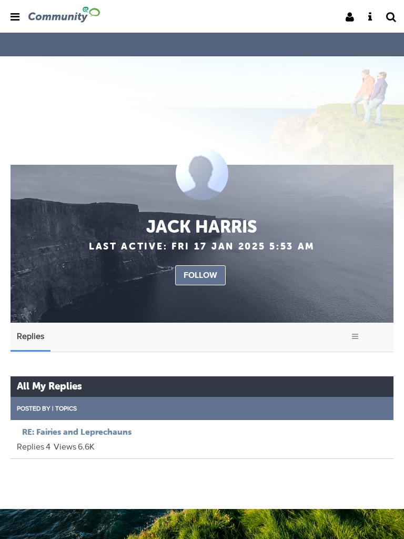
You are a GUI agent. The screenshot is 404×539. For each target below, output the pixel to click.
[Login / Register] (353, 18)
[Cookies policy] (373, 18)
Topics (66, 408)
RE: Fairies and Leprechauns (77, 431)
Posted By (33, 408)
